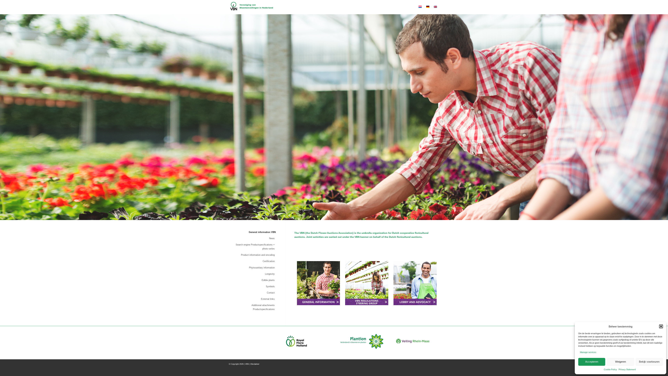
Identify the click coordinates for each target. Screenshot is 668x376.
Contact (271, 292)
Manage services (588, 352)
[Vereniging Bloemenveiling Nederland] (252, 7)
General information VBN (262, 232)
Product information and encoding (258, 255)
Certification (269, 261)
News (272, 238)
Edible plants (268, 280)
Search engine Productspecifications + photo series (255, 246)
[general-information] (318, 283)
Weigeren (620, 361)
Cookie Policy (610, 369)
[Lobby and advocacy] (415, 283)
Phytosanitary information (262, 267)
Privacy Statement (627, 369)
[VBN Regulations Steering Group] (366, 283)
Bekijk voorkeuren (649, 361)
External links (268, 299)
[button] (661, 326)
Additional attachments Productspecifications (263, 307)
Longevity (270, 274)
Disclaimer (254, 364)
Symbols (270, 286)
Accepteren (591, 361)
